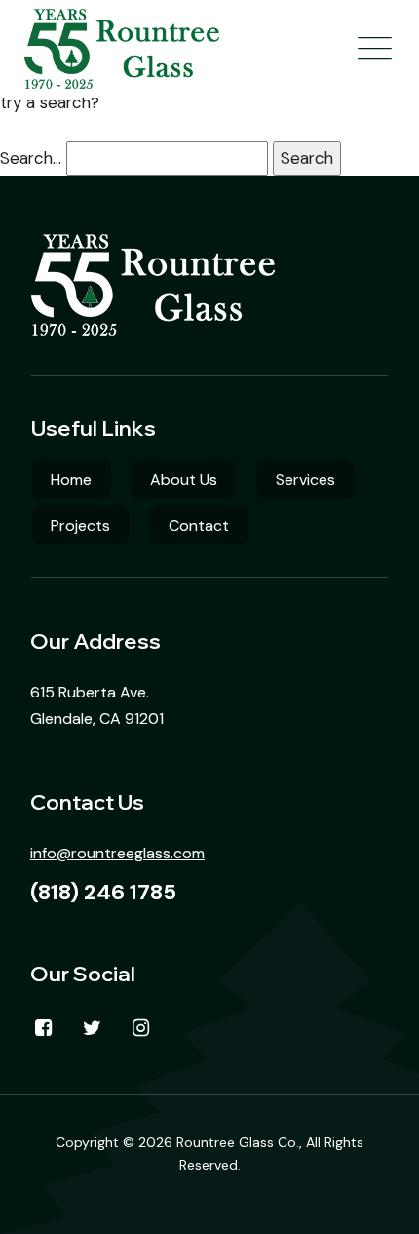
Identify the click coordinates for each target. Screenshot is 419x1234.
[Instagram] (141, 1028)
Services (305, 479)
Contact (199, 525)
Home (71, 479)
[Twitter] (92, 1028)
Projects (80, 525)
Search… (30, 158)
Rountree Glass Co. (237, 1142)
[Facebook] (43, 1028)
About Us (183, 479)
